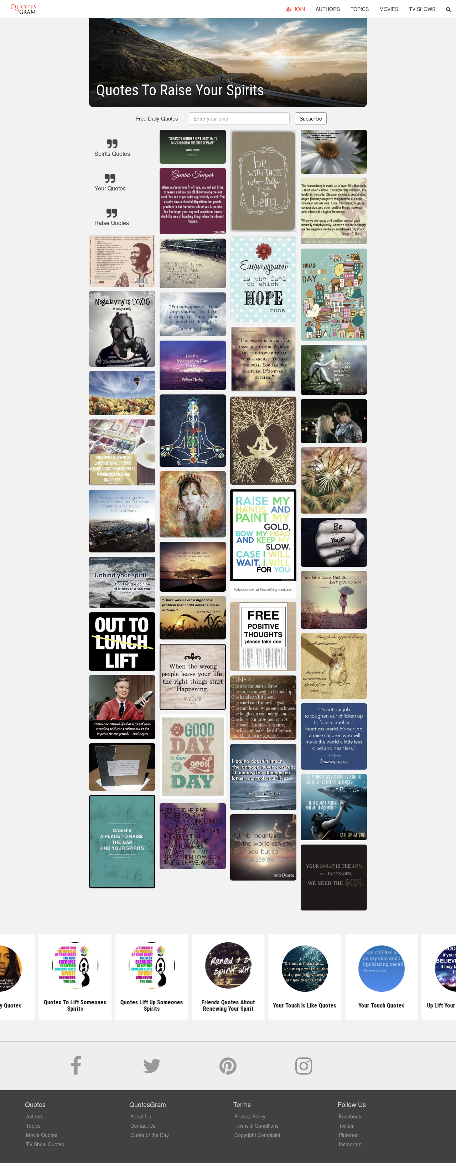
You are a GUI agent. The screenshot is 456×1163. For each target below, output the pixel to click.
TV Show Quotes (45, 1144)
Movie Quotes (41, 1134)
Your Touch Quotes (381, 1005)
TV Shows (422, 8)
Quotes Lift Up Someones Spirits (151, 1005)
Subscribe (311, 118)
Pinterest (349, 1134)
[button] (448, 9)
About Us (140, 1116)
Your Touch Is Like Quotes (304, 1005)
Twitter (346, 1125)
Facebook (350, 1116)
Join (298, 8)
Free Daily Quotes (157, 118)
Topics (360, 8)
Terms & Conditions (256, 1125)
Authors (328, 8)
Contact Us (142, 1125)
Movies (388, 8)
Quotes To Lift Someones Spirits (74, 1005)
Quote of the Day (149, 1134)
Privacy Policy (249, 1116)
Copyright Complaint (257, 1134)
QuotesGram (23, 9)
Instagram (350, 1144)
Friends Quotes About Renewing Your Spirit (228, 1005)
